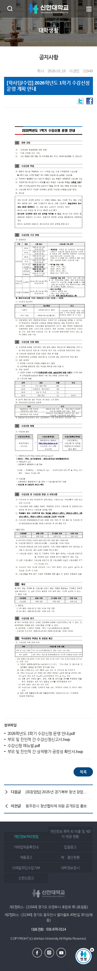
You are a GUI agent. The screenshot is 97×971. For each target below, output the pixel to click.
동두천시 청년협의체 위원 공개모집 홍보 (56, 806)
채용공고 (26, 857)
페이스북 (37, 953)
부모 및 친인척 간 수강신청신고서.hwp (38, 739)
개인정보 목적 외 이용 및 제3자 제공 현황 (70, 834)
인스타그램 (49, 953)
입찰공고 (70, 847)
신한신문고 (26, 878)
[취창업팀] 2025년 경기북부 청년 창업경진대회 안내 (58, 792)
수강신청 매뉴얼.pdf (23, 745)
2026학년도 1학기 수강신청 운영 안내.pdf (40, 733)
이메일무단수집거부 (26, 868)
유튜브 (61, 953)
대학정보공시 (70, 868)
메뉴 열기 (89, 9)
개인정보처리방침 (26, 836)
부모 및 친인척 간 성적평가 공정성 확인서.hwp (44, 751)
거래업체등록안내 (26, 847)
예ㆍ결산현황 (70, 857)
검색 (10, 8)
